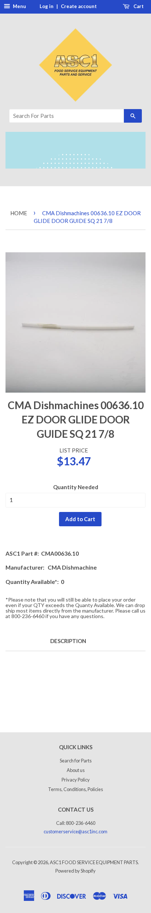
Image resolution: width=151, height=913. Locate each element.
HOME (18, 213)
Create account (79, 6)
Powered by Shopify (75, 871)
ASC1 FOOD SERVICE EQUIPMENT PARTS (94, 862)
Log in (47, 6)
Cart (138, 6)
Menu (19, 6)
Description (68, 641)
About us (76, 770)
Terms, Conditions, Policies (75, 789)
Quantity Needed (75, 487)
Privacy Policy (76, 780)
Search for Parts (76, 761)
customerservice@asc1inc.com (75, 831)
